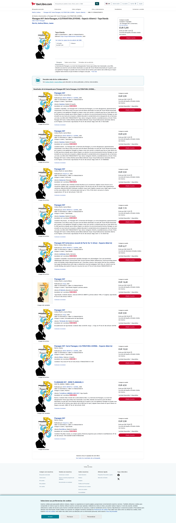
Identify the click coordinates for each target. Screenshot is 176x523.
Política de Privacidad (83, 483)
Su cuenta (125, 3)
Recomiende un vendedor (65, 482)
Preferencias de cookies (101, 509)
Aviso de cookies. (50, 511)
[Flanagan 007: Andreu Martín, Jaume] (44, 122)
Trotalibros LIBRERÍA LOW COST (69, 393)
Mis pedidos (42, 483)
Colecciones (57, 9)
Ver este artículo (123, 25)
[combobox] (74, 3)
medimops (62, 254)
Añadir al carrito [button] (130, 38)
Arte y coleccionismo (98, 9)
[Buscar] (97, 3)
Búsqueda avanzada (38, 9)
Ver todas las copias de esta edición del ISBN (68, 40)
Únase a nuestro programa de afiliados (66, 478)
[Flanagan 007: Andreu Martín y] (44, 339)
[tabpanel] (85, 68)
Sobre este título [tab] (70, 62)
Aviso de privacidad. (111, 511)
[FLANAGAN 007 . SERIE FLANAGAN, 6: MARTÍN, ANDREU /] (44, 411)
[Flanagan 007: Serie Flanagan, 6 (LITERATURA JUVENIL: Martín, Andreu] (44, 375)
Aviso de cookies (82, 489)
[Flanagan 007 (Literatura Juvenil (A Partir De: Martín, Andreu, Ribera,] (44, 272)
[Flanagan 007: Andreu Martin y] (44, 303)
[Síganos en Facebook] (118, 475)
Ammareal (62, 180)
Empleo (80, 480)
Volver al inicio (88, 467)
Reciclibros (62, 429)
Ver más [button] (94, 71)
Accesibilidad (81, 492)
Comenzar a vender (138, 9)
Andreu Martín (49, 82)
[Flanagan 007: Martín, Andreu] (44, 447)
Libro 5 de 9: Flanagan (38, 20)
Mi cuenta (41, 480)
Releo (61, 357)
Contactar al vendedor (60, 124)
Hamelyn (62, 104)
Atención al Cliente (102, 477)
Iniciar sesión (116, 3)
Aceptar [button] (50, 516)
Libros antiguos (76, 9)
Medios (80, 477)
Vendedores (118, 9)
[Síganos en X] (118, 479)
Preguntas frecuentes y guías (105, 474)
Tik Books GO (63, 321)
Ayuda (140, 3)
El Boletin (62, 290)
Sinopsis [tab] (59, 62)
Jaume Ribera (59, 82)
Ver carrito (42, 486)
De (59, 44)
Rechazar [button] (70, 516)
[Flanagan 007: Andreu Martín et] (44, 198)
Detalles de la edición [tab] (86, 62)
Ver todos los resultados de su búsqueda (88, 458)
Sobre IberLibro (82, 474)
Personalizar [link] (91, 516)
